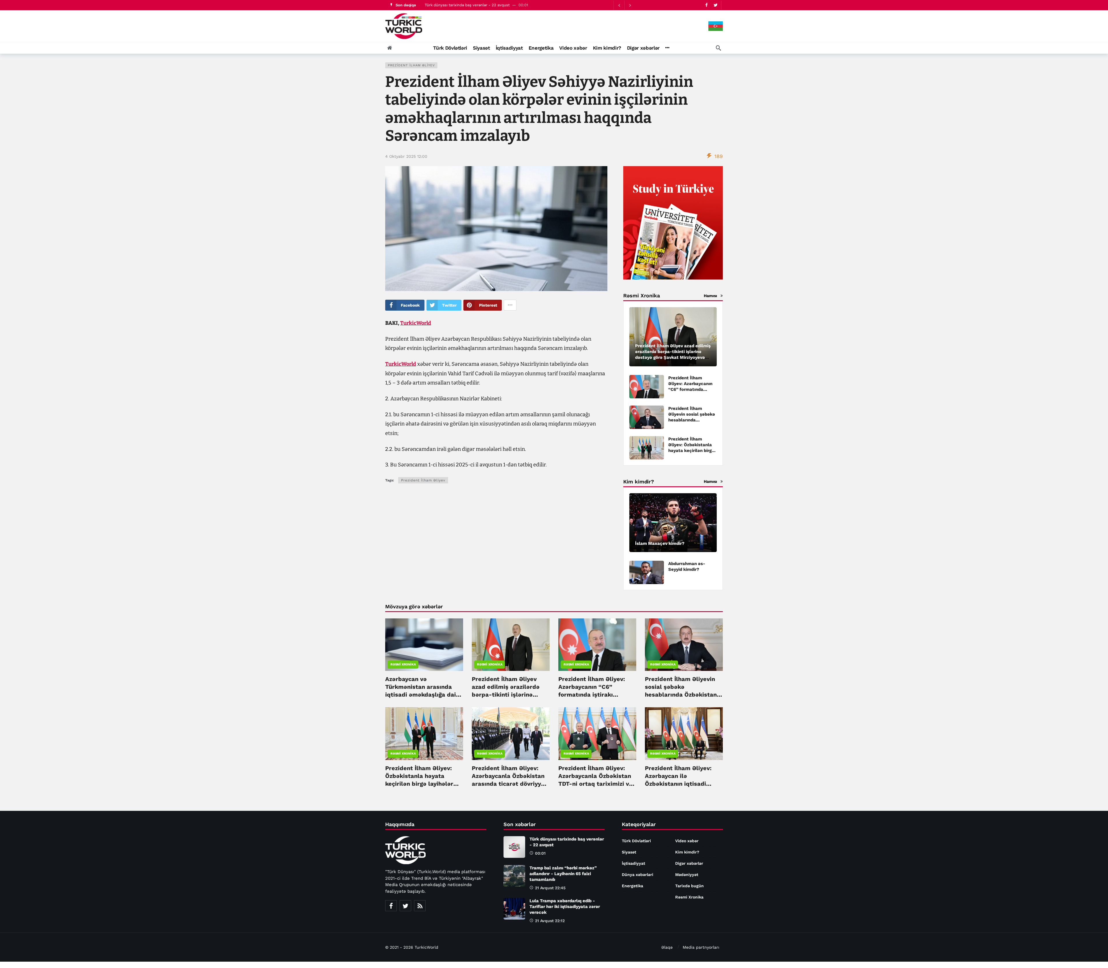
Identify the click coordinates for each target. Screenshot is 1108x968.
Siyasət (629, 852)
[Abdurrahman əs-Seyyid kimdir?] (646, 572)
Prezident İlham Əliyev (411, 65)
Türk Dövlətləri (636, 840)
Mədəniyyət (686, 874)
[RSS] (420, 905)
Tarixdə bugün (689, 885)
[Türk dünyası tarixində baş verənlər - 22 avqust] (514, 847)
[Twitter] (715, 5)
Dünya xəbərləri (637, 874)
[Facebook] (706, 5)
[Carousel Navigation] (624, 5)
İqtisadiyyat (633, 863)
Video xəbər (687, 840)
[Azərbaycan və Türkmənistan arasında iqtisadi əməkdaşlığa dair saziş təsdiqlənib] (424, 644)
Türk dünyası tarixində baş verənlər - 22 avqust (467, 5)
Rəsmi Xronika (402, 664)
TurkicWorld (415, 323)
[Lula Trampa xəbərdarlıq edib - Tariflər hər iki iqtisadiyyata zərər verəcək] (514, 909)
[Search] (718, 48)
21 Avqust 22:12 (550, 920)
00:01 (540, 853)
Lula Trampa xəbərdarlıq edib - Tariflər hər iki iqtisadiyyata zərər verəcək (564, 906)
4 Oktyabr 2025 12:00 (406, 156)
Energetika (632, 885)
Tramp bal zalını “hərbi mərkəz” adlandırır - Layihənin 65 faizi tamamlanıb (563, 873)
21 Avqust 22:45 (550, 888)
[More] (667, 48)
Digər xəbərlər (689, 863)
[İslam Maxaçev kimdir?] (673, 522)
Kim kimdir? (687, 852)
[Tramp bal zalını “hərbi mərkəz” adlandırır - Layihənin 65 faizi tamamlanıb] (514, 876)
